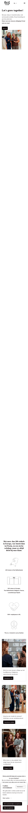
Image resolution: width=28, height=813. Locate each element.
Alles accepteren (8, 808)
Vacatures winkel (9, 722)
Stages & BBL (8, 768)
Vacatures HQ (8, 678)
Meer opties (6, 798)
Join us (5, 28)
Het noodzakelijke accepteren (12, 804)
